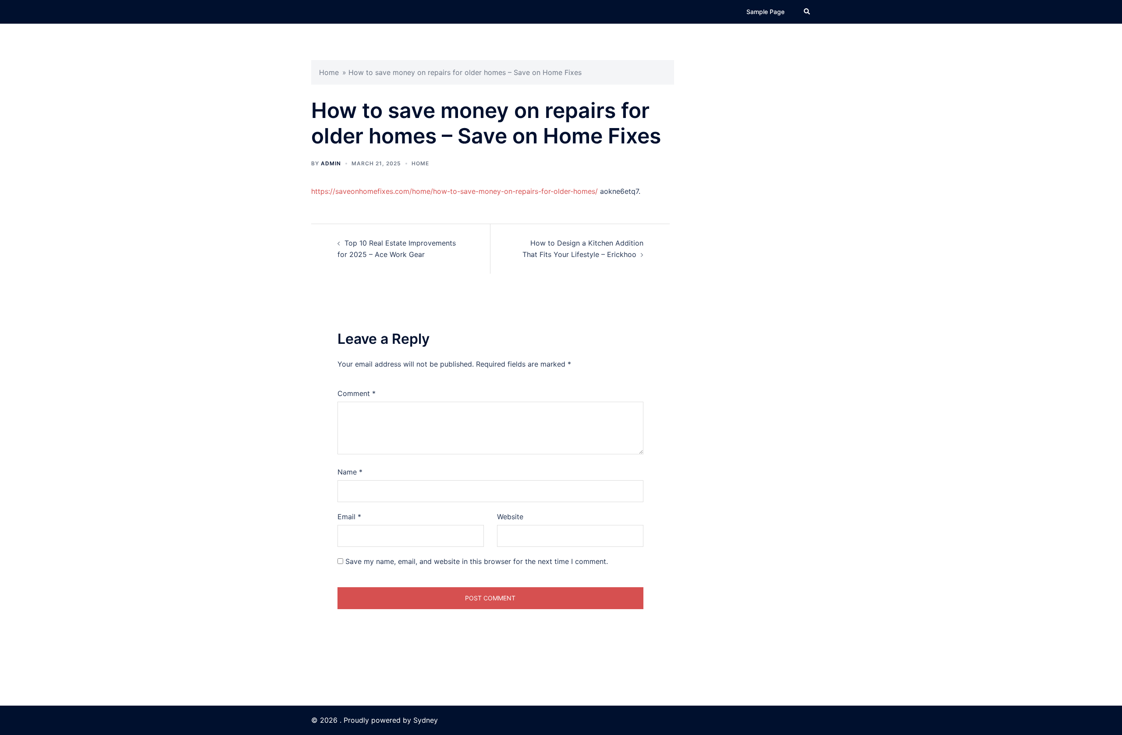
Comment (356, 393)
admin (331, 163)
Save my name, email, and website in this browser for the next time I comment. (476, 561)
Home (329, 72)
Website (510, 516)
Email (349, 516)
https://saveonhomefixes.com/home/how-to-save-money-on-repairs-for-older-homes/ (454, 191)
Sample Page (765, 11)
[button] (807, 11)
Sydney (425, 720)
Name (349, 471)
